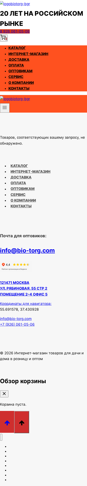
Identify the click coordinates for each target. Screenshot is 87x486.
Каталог (17, 48)
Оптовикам (20, 71)
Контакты (18, 88)
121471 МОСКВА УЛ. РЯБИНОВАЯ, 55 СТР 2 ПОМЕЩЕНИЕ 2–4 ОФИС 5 (24, 288)
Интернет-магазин (28, 54)
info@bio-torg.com (27, 250)
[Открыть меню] (5, 108)
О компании (21, 83)
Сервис (15, 77)
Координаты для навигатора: (26, 304)
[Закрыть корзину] (4, 393)
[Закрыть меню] (1, 437)
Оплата (16, 65)
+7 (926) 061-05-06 (17, 324)
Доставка (18, 59)
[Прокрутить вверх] (7, 422)
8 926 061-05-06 (15, 31)
